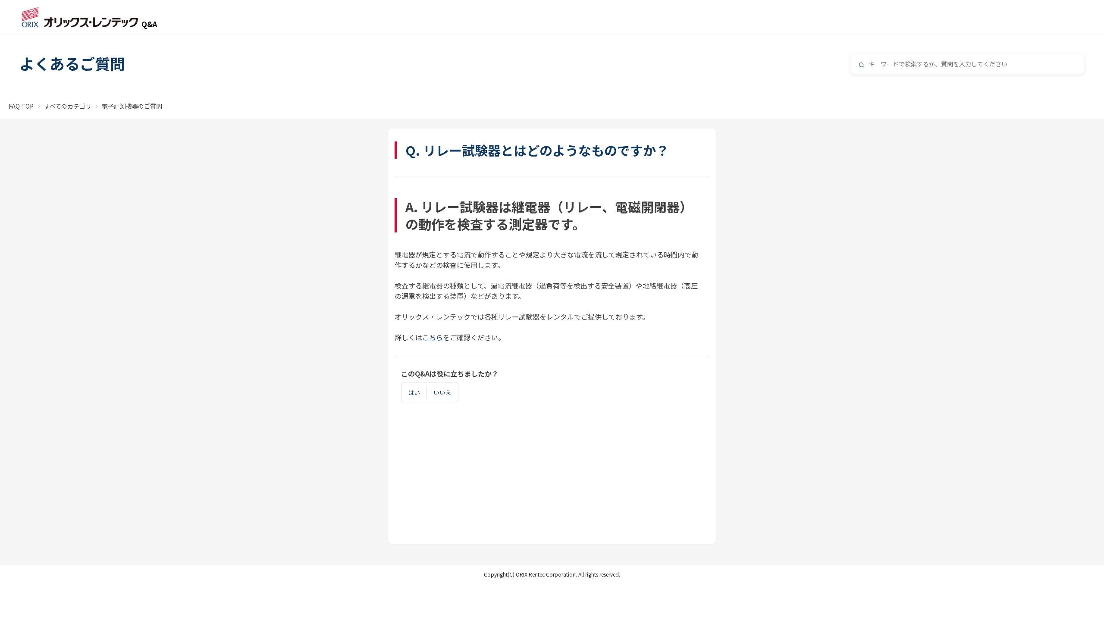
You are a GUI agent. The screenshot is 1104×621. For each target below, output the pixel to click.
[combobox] (967, 64)
